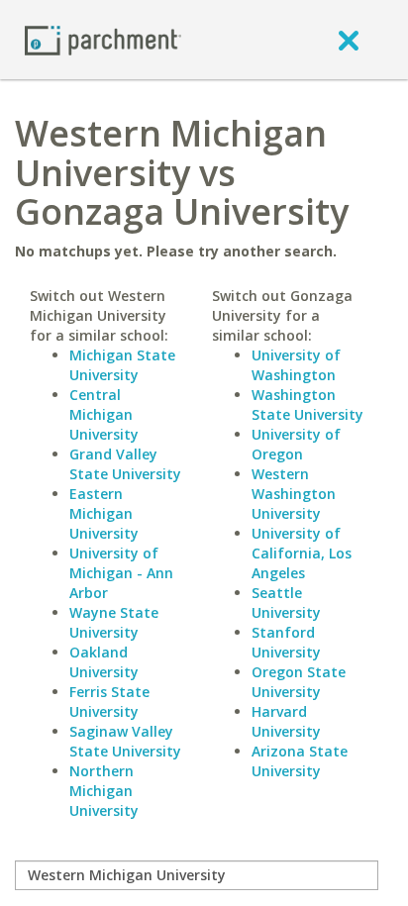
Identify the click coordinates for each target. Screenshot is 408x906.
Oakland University (104, 662)
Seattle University (286, 602)
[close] (348, 39)
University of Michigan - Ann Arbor (121, 573)
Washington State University (307, 404)
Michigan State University (122, 365)
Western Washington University (294, 493)
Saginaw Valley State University (125, 741)
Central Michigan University (104, 414)
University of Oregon (296, 444)
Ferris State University (109, 701)
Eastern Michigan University (104, 513)
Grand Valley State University (125, 464)
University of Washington (296, 365)
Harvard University (286, 721)
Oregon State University (299, 681)
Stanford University (286, 642)
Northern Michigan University (104, 790)
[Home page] (103, 39)
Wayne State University (113, 622)
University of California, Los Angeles (302, 553)
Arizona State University (300, 761)
